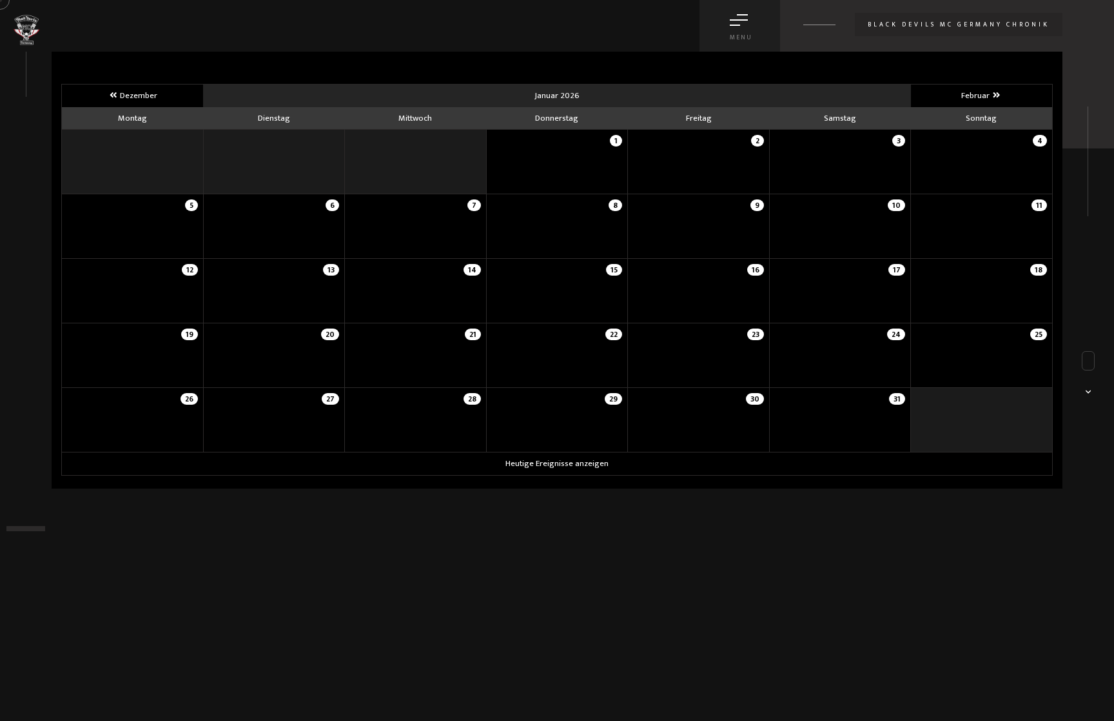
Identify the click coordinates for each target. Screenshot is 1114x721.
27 (330, 398)
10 (896, 205)
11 (1039, 205)
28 (472, 398)
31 (897, 398)
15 (614, 269)
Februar (976, 95)
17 (897, 269)
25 (1038, 334)
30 (754, 398)
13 (331, 269)
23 (755, 334)
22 (614, 334)
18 (1038, 269)
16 (755, 269)
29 (613, 398)
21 (472, 334)
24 (896, 334)
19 (189, 334)
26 (189, 398)
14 (472, 269)
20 (330, 334)
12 (189, 269)
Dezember (137, 95)
